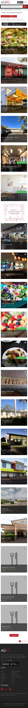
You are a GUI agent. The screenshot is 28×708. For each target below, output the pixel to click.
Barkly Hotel (6, 626)
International (9, 20)
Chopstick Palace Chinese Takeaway (12, 78)
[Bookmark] (25, 30)
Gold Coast (12, 695)
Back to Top (24, 641)
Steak (23, 20)
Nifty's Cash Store (8, 391)
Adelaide (17, 693)
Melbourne (7, 693)
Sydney (2, 693)
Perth (21, 693)
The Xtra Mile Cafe (8, 303)
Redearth (5, 362)
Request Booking (21, 162)
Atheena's (5, 509)
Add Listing (3, 675)
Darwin (24, 693)
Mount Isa (4, 52)
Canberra (3, 695)
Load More (14, 635)
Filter (14, 16)
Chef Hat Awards (15, 674)
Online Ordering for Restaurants (15, 672)
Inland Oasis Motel (8, 597)
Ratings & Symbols (3, 678)
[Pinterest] (10, 689)
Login (20, 2)
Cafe (22, 19)
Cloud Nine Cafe (7, 244)
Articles (12, 683)
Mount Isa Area (18, 9)
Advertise (3, 673)
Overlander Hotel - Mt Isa (10, 137)
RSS (2, 683)
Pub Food (19, 20)
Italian (14, 20)
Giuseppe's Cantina (8, 196)
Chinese (3, 20)
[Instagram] (6, 689)
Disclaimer (22, 705)
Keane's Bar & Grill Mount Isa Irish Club (12, 274)
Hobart (7, 695)
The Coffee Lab (7, 167)
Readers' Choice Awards (16, 677)
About (2, 671)
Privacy (17, 705)
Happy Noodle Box (8, 108)
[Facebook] (2, 689)
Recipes (13, 679)
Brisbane (12, 693)
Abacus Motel (6, 538)
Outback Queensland (9, 9)
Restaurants (5, 16)
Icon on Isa (5, 479)
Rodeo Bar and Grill (8, 567)
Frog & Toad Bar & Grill (9, 332)
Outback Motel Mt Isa (9, 450)
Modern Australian (15, 19)
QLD (2, 9)
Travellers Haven (7, 421)
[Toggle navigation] (25, 2)
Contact (2, 681)
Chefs (12, 681)
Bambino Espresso (8, 49)
